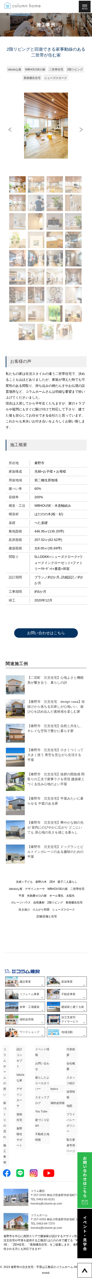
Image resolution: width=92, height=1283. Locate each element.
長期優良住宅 (74, 902)
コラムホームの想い (4, 1072)
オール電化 (56, 895)
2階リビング (55, 902)
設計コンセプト (19, 1058)
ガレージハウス (21, 902)
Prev (10, 129)
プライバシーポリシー (71, 1123)
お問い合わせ (42, 1066)
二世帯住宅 (77, 889)
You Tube (41, 1111)
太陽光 (70, 895)
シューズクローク (63, 909)
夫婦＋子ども (24, 881)
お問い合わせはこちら (46, 633)
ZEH (52, 881)
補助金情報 (57, 1103)
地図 (69, 1105)
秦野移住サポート (19, 1137)
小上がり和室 (41, 909)
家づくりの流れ (4, 1120)
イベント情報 (42, 1052)
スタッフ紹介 (71, 1080)
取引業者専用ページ (71, 1145)
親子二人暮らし (67, 881)
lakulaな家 (15, 889)
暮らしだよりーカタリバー (42, 1083)
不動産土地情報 (42, 1136)
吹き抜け (24, 909)
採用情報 (71, 1094)
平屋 (21, 895)
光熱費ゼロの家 (37, 895)
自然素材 (39, 902)
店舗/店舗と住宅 (46, 916)
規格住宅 (19, 1117)
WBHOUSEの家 (57, 889)
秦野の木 (41, 881)
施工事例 (4, 1154)
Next (81, 129)
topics (54, 1089)
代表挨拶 (71, 1052)
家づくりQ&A (42, 1122)
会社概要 (71, 1066)
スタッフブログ (42, 1100)
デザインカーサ (35, 889)
